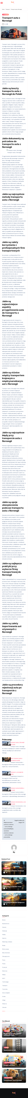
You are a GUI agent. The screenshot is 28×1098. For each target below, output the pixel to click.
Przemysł (4, 967)
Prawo (4, 963)
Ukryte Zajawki (6, 993)
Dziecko (4, 927)
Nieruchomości (6, 952)
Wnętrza (4, 1003)
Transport (5, 14)
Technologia (5, 982)
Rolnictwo (4, 971)
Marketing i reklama (7, 942)
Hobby (4, 934)
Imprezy (4, 938)
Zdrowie (4, 1007)
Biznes (4, 920)
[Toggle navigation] (2, 3)
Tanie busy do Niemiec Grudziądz (13, 871)
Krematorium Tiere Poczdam (13, 1080)
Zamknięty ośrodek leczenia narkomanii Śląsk (12, 1034)
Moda (3, 945)
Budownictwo (5, 923)
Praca (3, 960)
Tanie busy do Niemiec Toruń (12, 886)
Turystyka (4, 989)
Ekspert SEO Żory (9, 1065)
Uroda (3, 996)
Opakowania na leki (10, 1050)
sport (3, 978)
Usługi (3, 1000)
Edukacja (4, 931)
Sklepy (4, 974)
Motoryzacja (5, 949)
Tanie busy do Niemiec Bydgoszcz (14, 902)
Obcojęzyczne (6, 956)
